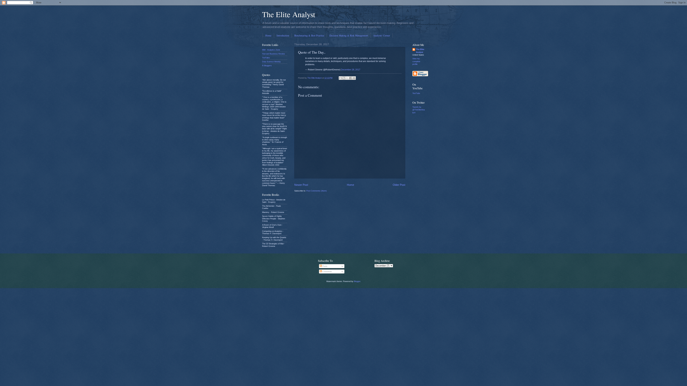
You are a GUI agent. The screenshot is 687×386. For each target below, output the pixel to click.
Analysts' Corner (381, 35)
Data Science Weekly (271, 62)
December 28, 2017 (350, 70)
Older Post (399, 184)
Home (268, 35)
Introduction (283, 35)
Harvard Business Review (273, 54)
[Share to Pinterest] (354, 78)
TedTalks (266, 58)
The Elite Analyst (288, 14)
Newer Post (301, 184)
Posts (324, 266)
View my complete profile (416, 61)
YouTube (416, 93)
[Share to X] (347, 78)
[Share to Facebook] (350, 78)
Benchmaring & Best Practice (309, 35)
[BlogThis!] (344, 78)
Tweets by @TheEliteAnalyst (418, 110)
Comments (327, 271)
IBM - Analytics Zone (271, 50)
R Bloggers (267, 65)
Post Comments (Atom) (316, 191)
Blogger (357, 281)
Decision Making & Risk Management (348, 35)
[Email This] (340, 78)
